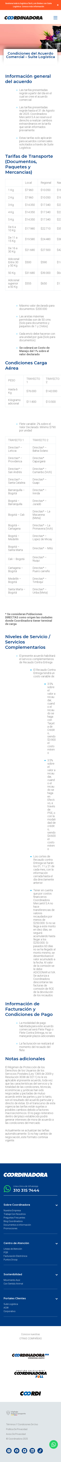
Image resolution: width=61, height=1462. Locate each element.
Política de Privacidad (16, 1429)
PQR (6, 1252)
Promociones (10, 1228)
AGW (6, 1307)
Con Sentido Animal (13, 1283)
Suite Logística (11, 1304)
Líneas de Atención (13, 1249)
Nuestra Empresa (12, 1210)
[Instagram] (9, 1450)
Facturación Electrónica (15, 1256)
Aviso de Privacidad (16, 1434)
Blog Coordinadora (13, 1221)
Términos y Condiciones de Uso (22, 1424)
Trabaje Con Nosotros (15, 1214)
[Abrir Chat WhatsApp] (53, 1444)
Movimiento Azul (12, 1280)
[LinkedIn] (32, 1450)
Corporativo (9, 1311)
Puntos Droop (11, 1259)
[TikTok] (40, 1450)
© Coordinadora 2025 (17, 1439)
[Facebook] (16, 1450)
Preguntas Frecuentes (14, 1217)
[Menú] (55, 18)
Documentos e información (17, 1225)
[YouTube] (24, 1450)
